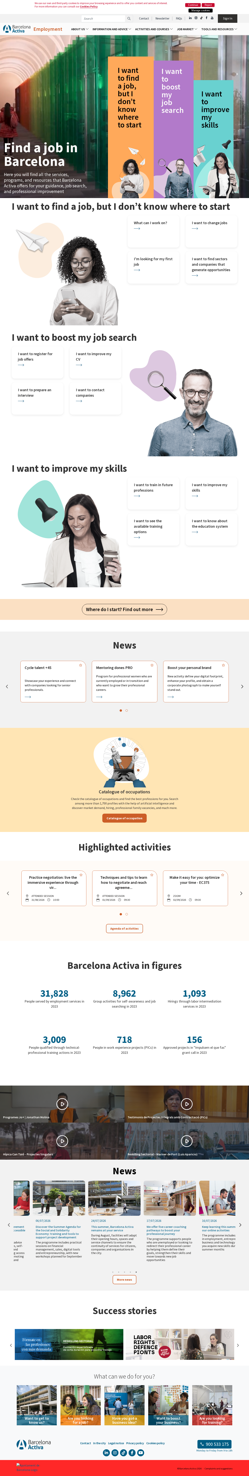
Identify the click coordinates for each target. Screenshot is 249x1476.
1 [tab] (113, 1272)
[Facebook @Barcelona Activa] (206, 17)
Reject (208, 5)
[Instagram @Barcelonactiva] (196, 17)
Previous (11, 1345)
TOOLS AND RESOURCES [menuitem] (217, 29)
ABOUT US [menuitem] (78, 29)
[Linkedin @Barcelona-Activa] (190, 17)
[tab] (121, 710)
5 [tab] (136, 1272)
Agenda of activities (124, 928)
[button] (62, 1104)
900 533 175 (217, 1444)
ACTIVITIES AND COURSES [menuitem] (152, 29)
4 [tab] (130, 1272)
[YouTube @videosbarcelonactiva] (212, 17)
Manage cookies (200, 10)
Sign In (227, 18)
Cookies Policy (89, 6)
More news (124, 1279)
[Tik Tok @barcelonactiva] (201, 17)
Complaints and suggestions (218, 1468)
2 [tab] (119, 1272)
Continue (193, 5)
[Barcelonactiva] (16, 29)
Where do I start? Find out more (121, 609)
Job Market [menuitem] (185, 29)
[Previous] (7, 686)
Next (237, 1345)
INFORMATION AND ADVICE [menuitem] (110, 29)
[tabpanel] (53, 681)
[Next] (242, 686)
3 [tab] (124, 1272)
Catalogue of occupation (124, 818)
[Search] (129, 18)
